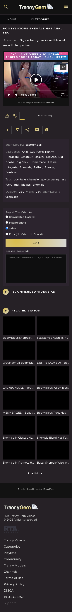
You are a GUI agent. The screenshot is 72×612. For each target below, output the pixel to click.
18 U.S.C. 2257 (14, 597)
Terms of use (13, 578)
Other (12, 228)
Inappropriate (17, 222)
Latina (52, 162)
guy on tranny (50, 179)
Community (12, 559)
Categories (40, 19)
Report (46, 130)
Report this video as (19, 212)
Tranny (49, 167)
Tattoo (38, 167)
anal (16, 184)
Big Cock (22, 162)
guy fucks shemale (26, 179)
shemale (38, 184)
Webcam (12, 172)
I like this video (7, 116)
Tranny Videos (14, 540)
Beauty (39, 157)
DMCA (8, 590)
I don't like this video (15, 116)
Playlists (10, 553)
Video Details (17, 130)
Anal (25, 151)
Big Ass (51, 157)
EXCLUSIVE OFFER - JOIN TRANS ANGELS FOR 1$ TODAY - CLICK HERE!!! (36, 55)
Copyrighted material (22, 216)
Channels (11, 572)
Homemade (38, 162)
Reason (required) (17, 250)
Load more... (36, 473)
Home (11, 19)
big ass (26, 184)
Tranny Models (15, 565)
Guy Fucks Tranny (42, 151)
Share (27, 130)
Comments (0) (37, 130)
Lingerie (12, 167)
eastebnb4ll (33, 144)
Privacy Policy (14, 584)
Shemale (25, 167)
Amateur (26, 157)
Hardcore (12, 157)
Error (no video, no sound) (26, 234)
